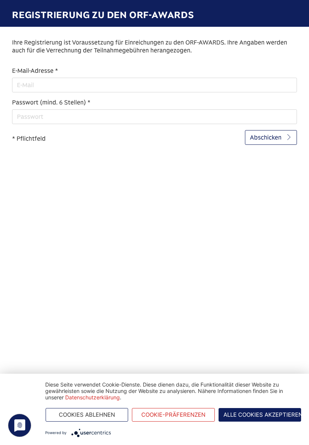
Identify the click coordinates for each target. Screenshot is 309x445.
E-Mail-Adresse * (35, 71)
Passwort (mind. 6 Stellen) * (51, 102)
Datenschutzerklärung (92, 397)
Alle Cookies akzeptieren (262, 414)
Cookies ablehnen (87, 414)
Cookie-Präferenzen (173, 414)
